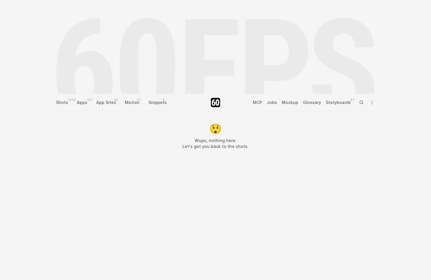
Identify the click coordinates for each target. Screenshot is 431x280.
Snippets (157, 102)
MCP (257, 102)
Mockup (290, 102)
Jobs (272, 102)
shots (241, 146)
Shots (62, 102)
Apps (82, 102)
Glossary (312, 102)
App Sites (106, 102)
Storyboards (338, 102)
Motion (132, 102)
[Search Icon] (361, 102)
